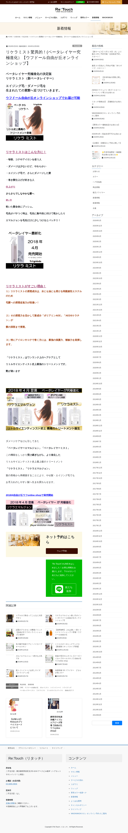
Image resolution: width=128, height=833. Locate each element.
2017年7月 (97, 494)
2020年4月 (97, 368)
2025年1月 (97, 247)
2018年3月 (97, 452)
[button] (64, 589)
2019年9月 (97, 389)
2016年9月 (97, 547)
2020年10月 (97, 347)
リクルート (44, 748)
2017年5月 (97, 505)
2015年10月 (97, 605)
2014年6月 (97, 673)
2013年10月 (97, 710)
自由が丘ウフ (69, 690)
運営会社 (11, 748)
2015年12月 (97, 594)
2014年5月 (97, 678)
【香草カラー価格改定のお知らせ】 (106, 125)
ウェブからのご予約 (112, 2)
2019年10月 (97, 384)
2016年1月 (97, 589)
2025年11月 (97, 226)
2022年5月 (97, 289)
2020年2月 (97, 373)
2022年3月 (97, 299)
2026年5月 (97, 220)
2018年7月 (97, 441)
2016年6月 (97, 562)
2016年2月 (97, 583)
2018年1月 (97, 462)
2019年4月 (97, 405)
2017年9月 (97, 483)
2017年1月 (97, 526)
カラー (95, 177)
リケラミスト (40, 690)
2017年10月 (97, 478)
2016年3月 (97, 578)
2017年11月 (97, 473)
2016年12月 (97, 531)
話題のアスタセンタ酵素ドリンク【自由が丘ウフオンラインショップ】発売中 (29, 632)
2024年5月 (97, 257)
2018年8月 (97, 436)
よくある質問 (52, 2)
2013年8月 (97, 715)
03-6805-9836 (94, 2)
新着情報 (31, 684)
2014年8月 (97, 662)
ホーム (73, 768)
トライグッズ (66, 687)
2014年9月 (97, 657)
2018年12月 (97, 426)
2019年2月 (97, 415)
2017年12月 (97, 468)
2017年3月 (97, 515)
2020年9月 (97, 352)
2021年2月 (97, 326)
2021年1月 (97, 331)
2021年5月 (97, 315)
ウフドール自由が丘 (31, 687)
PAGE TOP (122, 806)
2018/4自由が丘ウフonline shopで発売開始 (29, 495)
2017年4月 (97, 510)
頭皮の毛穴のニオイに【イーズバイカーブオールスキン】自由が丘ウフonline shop (68, 658)
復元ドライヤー (99, 192)
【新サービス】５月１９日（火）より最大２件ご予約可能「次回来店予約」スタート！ (107, 54)
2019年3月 (97, 410)
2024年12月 (97, 252)
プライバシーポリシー (27, 748)
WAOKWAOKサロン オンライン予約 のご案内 (89, 814)
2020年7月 (97, 357)
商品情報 (77, 46)
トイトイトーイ (55, 687)
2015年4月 (97, 636)
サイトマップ (57, 748)
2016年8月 (97, 552)
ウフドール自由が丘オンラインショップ (34, 97)
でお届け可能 (71, 97)
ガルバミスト (44, 687)
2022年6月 (97, 284)
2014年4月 (97, 683)
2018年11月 (97, 431)
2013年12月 (97, 699)
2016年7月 (97, 557)
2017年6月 (97, 499)
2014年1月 (97, 694)
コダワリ (74, 784)
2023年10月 (97, 262)
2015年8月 (97, 615)
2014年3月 (97, 689)
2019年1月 (97, 420)
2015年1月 (97, 647)
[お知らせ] (13, 705)
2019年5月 (97, 399)
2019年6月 (97, 394)
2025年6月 (97, 236)
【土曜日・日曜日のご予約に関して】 (107, 143)
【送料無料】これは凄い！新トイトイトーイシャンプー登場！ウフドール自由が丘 (68, 632)
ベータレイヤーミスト (27, 690)
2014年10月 (97, 652)
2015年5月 (97, 631)
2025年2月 (97, 241)
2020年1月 (97, 378)
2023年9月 (97, 268)
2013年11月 (97, 704)
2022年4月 (97, 294)
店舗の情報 (10, 803)
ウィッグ (74, 789)
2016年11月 (97, 536)
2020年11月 (97, 341)
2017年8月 (97, 489)
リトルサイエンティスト (55, 690)
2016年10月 (97, 541)
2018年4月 (97, 447)
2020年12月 (97, 336)
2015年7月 (97, 620)
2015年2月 (97, 641)
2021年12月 (97, 305)
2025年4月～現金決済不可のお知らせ (106, 134)
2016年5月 (97, 568)
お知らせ (96, 171)
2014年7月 (97, 668)
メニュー (74, 776)
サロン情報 (75, 772)
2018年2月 (97, 457)
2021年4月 (97, 320)
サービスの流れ (77, 780)
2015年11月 (97, 599)
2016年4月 (97, 573)
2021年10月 (97, 310)
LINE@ (80, 2)
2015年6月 (97, 626)
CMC (21, 687)
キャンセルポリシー (67, 2)
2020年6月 (97, 362)
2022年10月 (97, 278)
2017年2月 (97, 520)
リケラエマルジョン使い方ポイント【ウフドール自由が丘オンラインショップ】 (68, 617)
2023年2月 (97, 273)
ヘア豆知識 (97, 182)
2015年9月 (97, 610)
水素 (94, 208)
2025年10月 (97, 231)
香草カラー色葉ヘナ (79, 793)
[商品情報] (53, 703)
